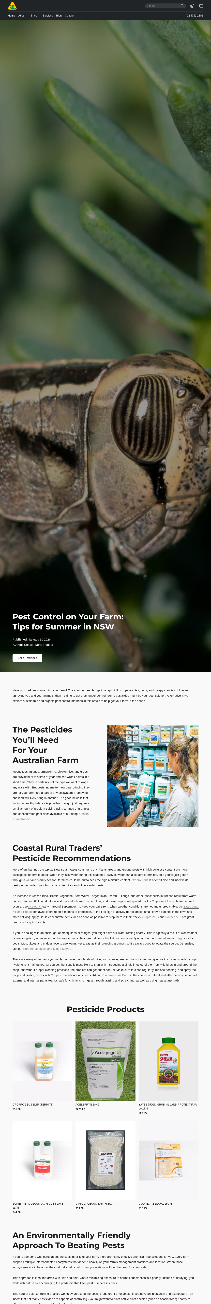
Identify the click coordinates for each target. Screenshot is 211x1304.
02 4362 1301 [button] (195, 15)
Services (48, 15)
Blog (59, 15)
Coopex (56, 975)
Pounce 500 (173, 917)
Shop (34, 15)
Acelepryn (35, 906)
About (22, 15)
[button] (12, 6)
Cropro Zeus (140, 880)
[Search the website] (182, 5)
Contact (69, 15)
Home (11, 15)
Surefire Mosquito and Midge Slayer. (47, 948)
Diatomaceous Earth (115, 975)
